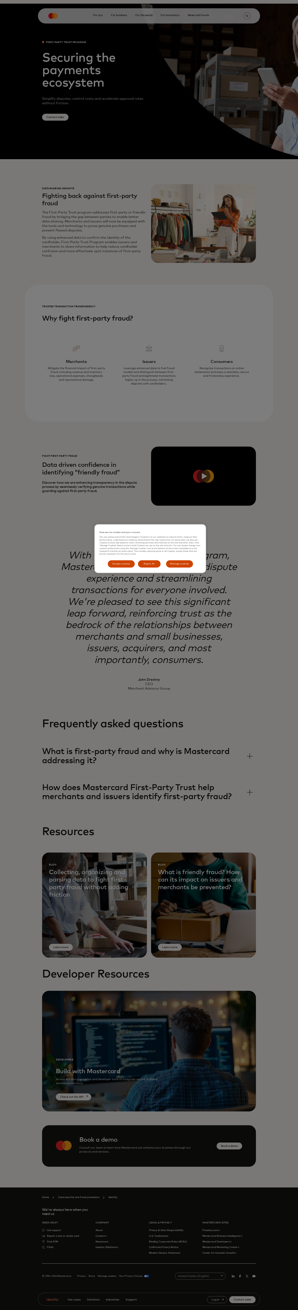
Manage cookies (179, 564)
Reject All (149, 564)
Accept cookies (121, 564)
